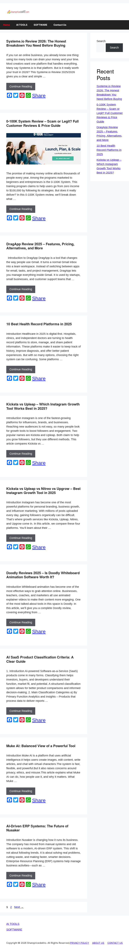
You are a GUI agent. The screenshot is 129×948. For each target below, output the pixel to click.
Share (39, 95)
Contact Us (59, 24)
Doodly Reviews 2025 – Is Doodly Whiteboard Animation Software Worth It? (43, 574)
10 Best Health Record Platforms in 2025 (39, 323)
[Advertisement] (64, 939)
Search (101, 41)
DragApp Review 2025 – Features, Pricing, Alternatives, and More (40, 245)
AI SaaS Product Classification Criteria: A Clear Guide (40, 659)
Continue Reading (20, 86)
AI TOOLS (21, 24)
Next (19, 907)
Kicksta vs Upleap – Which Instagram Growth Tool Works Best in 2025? (43, 406)
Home (6, 24)
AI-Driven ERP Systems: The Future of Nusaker (37, 828)
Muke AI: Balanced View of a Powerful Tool (40, 745)
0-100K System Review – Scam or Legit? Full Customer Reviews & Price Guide (42, 123)
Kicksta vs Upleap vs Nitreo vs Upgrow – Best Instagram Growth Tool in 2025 (43, 490)
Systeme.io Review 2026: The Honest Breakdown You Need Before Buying (36, 43)
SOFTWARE (40, 24)
